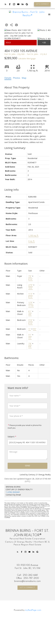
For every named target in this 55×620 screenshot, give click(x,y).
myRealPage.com (33, 610)
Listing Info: (11, 189)
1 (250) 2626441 (13, 492)
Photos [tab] (16, 77)
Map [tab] (24, 77)
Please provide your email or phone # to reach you (25, 426)
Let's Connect (27, 587)
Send (27, 465)
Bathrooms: (11, 358)
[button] (42, 4)
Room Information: (16, 263)
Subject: (11, 436)
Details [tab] (7, 77)
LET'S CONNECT (42, 4)
